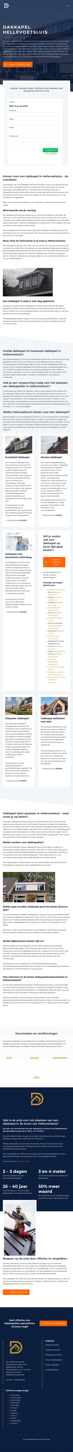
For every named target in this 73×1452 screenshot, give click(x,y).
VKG (36, 1077)
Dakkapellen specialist (35, 1439)
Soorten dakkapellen (53, 1360)
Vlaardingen (16, 1421)
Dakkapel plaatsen (53, 1350)
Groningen (15, 1395)
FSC (9, 1057)
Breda (13, 1418)
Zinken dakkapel (52, 1365)
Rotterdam (15, 1403)
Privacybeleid (19, 1380)
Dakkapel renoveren (53, 1355)
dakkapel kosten (23, 1161)
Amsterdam (16, 1400)
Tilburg (14, 1415)
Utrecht (14, 1423)
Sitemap (47, 1439)
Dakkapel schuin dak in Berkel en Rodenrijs (56, 679)
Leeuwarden (16, 1397)
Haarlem (14, 1413)
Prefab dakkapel (52, 1370)
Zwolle (13, 1410)
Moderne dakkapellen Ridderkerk (53, 661)
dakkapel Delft (59, 651)
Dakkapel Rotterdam (56, 590)
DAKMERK (60, 1057)
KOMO (34, 1057)
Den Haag (15, 1405)
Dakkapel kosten (52, 1345)
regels (13, 406)
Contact (9, 1380)
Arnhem (14, 1408)
